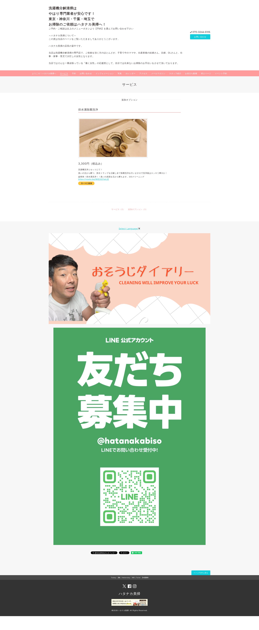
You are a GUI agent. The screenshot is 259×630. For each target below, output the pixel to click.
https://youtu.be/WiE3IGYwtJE (93, 179)
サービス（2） (118, 209)
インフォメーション (105, 73)
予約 (74, 73)
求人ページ (206, 73)
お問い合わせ (200, 37)
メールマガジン (158, 73)
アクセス (143, 73)
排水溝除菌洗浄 (88, 109)
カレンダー (130, 73)
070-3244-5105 (201, 32)
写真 (120, 73)
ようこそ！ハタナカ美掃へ (44, 73)
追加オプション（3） (138, 209)
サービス (64, 73)
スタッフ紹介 (175, 73)
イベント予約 (221, 73)
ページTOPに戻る (201, 573)
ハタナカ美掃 (129, 594)
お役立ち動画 (191, 73)
